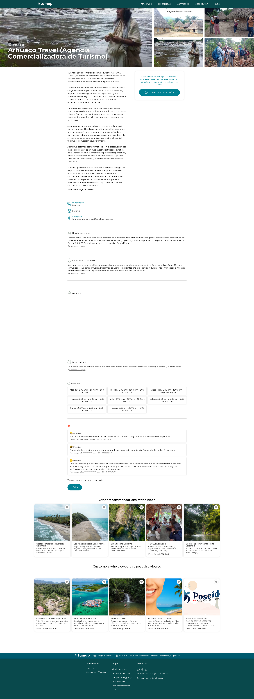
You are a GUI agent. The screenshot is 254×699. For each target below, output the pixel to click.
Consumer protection (121, 686)
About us (90, 669)
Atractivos (146, 4)
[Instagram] (138, 669)
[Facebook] (142, 669)
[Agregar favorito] (67, 507)
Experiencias (164, 4)
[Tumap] (45, 4)
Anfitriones (183, 4)
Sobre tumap (201, 4)
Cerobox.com (158, 678)
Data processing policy (121, 678)
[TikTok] (146, 669)
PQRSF (115, 690)
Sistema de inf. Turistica (96, 672)
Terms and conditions (121, 673)
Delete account (118, 682)
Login (74, 487)
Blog (217, 4)
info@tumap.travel (105, 656)
